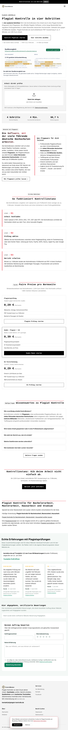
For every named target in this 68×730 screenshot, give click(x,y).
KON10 (46, 1)
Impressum (38, 712)
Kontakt (37, 692)
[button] (34, 98)
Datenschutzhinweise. (41, 107)
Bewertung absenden (13, 665)
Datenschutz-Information (39, 720)
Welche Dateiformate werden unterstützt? (18, 441)
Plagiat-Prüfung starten (34, 321)
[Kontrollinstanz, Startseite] (8, 6)
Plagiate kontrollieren (48, 523)
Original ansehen (7, 595)
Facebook (38, 694)
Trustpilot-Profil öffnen (11, 559)
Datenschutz (39, 714)
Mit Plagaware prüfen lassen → (16, 179)
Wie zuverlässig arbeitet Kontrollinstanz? (17, 411)
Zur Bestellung (39, 689)
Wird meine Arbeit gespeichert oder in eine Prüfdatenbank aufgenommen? (29, 429)
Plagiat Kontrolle (8, 15)
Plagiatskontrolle (10, 521)
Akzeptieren (17, 724)
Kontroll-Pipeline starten (14, 37)
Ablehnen (27, 724)
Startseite (5, 712)
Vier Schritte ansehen (39, 37)
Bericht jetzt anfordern (34, 486)
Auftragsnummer (10, 634)
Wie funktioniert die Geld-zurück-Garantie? (18, 448)
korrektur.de (21, 699)
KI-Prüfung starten (34, 385)
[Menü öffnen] (64, 6)
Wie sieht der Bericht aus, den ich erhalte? (18, 435)
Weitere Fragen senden (34, 455)
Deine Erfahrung (10, 642)
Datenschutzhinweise (45, 662)
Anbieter (4, 714)
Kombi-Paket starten (34, 353)
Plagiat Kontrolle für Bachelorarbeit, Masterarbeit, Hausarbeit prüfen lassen (27, 517)
